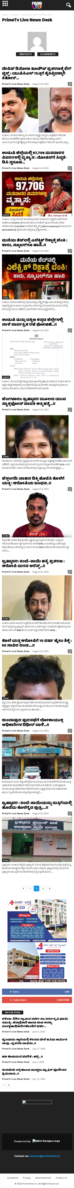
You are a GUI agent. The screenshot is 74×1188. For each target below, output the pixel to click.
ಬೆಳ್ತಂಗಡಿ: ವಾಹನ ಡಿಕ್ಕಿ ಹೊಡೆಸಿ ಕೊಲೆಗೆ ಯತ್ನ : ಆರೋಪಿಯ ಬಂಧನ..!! (33, 481)
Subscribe (63, 999)
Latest (6, 214)
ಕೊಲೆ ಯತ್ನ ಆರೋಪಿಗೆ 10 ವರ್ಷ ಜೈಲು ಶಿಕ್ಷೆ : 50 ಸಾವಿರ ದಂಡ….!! (37, 643)
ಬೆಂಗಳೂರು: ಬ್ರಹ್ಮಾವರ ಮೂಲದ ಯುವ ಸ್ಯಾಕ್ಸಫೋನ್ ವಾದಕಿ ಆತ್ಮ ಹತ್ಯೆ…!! (34, 401)
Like (67, 991)
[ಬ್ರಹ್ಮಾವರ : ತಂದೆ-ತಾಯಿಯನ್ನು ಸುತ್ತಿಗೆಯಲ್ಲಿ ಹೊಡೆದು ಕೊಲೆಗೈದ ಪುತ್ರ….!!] (37, 839)
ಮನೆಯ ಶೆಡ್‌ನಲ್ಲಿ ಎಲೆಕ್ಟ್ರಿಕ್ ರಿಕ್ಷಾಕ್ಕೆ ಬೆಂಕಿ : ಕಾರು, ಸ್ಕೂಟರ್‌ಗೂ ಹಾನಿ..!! (34, 243)
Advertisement (43, 1177)
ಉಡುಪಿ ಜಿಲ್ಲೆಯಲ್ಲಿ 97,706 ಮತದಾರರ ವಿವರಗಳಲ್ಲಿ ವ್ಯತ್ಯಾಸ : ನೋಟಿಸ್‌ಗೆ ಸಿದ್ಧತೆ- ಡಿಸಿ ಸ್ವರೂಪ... (34, 158)
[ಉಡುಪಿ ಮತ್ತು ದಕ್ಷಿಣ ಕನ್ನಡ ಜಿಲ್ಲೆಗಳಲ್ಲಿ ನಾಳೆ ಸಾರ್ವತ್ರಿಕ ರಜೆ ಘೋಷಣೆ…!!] (37, 356)
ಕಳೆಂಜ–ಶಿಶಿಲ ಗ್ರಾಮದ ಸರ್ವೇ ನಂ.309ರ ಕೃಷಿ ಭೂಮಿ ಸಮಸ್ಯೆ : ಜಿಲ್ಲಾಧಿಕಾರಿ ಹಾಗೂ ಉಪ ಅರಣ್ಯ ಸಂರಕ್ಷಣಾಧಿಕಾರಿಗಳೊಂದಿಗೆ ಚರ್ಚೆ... (35, 1023)
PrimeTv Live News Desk (15, 83)
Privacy (27, 1177)
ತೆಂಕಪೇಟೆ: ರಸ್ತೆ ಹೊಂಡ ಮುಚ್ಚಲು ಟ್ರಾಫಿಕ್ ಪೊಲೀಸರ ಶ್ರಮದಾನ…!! (34, 1072)
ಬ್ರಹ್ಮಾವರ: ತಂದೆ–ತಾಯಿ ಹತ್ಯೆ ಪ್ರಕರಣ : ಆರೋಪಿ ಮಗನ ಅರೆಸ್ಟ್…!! (33, 564)
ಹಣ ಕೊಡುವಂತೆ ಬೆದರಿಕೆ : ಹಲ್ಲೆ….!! (22, 1057)
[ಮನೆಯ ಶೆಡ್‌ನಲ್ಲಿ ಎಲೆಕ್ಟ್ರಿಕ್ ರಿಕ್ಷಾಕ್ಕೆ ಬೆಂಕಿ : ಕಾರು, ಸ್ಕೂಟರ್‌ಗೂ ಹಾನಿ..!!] (37, 276)
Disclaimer (13, 1177)
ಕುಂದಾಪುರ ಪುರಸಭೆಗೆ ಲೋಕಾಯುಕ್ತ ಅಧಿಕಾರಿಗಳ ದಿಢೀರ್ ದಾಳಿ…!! (32, 723)
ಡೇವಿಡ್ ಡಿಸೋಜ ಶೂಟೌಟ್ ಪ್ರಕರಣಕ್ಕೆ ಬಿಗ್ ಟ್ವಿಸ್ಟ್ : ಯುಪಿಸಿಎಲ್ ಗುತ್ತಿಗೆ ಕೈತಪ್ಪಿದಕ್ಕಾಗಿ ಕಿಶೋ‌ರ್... (36, 74)
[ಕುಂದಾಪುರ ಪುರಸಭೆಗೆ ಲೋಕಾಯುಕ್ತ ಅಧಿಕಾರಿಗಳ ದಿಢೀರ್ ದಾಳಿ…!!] (37, 756)
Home (4, 14)
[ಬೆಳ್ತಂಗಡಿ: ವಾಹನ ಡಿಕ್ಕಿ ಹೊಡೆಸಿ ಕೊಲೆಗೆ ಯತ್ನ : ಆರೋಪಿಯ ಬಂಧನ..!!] (37, 515)
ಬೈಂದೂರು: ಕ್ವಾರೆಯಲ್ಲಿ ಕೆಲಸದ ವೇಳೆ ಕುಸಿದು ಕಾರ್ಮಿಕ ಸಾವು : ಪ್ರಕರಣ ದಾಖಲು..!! (34, 1042)
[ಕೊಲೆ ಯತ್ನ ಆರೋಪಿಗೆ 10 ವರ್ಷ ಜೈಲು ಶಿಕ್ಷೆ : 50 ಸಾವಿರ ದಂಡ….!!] (37, 677)
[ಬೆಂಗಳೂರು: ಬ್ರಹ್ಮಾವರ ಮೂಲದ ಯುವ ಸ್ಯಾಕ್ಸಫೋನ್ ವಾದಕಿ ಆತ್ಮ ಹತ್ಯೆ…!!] (37, 435)
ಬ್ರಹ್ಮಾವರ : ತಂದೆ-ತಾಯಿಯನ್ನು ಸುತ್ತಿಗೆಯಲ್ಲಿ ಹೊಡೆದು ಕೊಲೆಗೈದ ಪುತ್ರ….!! (37, 805)
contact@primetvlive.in (44, 1156)
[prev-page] (4, 1086)
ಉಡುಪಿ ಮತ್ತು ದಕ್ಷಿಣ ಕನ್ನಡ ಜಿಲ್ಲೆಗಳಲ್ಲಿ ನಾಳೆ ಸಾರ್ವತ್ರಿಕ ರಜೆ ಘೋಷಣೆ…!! (32, 322)
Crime (5, 131)
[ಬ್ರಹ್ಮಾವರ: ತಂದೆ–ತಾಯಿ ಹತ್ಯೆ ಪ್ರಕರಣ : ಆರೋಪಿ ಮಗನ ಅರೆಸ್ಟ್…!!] (37, 597)
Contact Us (61, 1177)
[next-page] (9, 1086)
